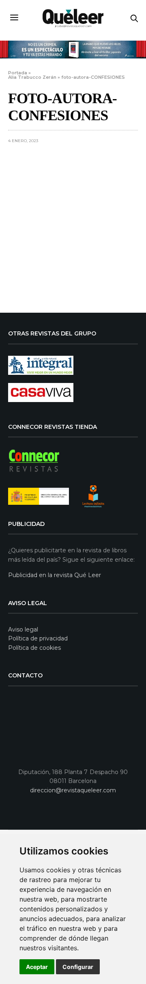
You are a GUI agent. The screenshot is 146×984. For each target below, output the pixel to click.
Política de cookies (34, 647)
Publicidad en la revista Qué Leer (54, 575)
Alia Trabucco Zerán (32, 77)
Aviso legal (23, 629)
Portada (17, 73)
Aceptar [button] (37, 966)
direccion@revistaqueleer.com (73, 790)
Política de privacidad (38, 638)
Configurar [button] (77, 966)
